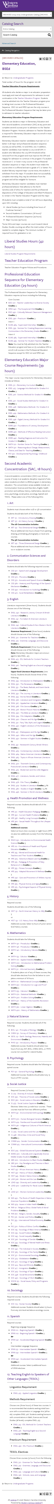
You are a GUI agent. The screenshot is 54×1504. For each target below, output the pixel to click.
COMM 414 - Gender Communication (25, 1141)
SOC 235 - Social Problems (21, 1232)
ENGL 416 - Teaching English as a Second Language (31, 665)
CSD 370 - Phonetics (19, 576)
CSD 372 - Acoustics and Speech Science (27, 580)
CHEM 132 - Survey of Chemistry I (24, 1033)
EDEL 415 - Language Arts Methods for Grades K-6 (28, 388)
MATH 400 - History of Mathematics (25, 1010)
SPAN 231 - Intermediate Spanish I (24, 1349)
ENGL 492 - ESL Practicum (23, 1445)
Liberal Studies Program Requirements (20, 253)
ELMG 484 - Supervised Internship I (22, 324)
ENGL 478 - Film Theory (20, 782)
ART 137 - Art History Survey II (23, 521)
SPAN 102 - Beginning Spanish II (23, 1333)
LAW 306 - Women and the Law (24, 1179)
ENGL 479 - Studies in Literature (24, 785)
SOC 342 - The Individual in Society (25, 1248)
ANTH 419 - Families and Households (25, 1122)
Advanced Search (9, 43)
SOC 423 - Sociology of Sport (22, 1271)
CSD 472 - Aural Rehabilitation (23, 592)
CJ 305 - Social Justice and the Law (25, 1131)
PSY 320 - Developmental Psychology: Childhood (27, 453)
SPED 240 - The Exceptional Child (21, 309)
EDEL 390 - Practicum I (17, 318)
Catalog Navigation (12, 50)
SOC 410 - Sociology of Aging (22, 1261)
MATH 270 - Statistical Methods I (24, 994)
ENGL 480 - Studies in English (22, 788)
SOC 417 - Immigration (20, 1268)
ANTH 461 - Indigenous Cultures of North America (31, 1125)
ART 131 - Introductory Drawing (23, 517)
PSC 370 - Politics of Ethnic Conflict (25, 1226)
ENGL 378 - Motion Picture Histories (25, 709)
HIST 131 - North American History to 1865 (27, 911)
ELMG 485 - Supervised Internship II (22, 337)
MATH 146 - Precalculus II (21, 946)
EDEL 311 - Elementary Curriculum (21, 385)
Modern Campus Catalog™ (32, 1502)
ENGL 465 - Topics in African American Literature (30, 757)
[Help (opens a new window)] (50, 58)
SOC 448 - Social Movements (22, 1274)
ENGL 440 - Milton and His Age (23, 735)
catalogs (13, 1500)
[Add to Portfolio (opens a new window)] (40, 58)
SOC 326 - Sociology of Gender (23, 1239)
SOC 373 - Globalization (20, 1258)
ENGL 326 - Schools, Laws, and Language (29, 1475)
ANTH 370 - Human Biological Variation (26, 1119)
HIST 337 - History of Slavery (22, 1172)
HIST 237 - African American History (25, 1169)
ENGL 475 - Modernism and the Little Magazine (29, 769)
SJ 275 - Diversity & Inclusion (22, 1093)
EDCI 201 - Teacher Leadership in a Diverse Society (28, 302)
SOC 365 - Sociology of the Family (24, 1252)
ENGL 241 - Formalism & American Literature (29, 618)
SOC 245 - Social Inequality (21, 1236)
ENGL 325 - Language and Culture (26, 1471)
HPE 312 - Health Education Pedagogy (25, 811)
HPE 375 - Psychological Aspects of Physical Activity (31, 887)
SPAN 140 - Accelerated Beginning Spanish (27, 1339)
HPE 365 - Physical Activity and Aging (25, 883)
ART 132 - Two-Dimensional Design (24, 527)
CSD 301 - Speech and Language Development (29, 570)
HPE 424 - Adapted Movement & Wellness (27, 871)
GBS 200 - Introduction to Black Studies (27, 1160)
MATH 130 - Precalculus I (21, 943)
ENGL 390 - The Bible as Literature (25, 712)
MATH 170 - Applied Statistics (22, 959)
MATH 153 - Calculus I (19, 956)
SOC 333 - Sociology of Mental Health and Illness (30, 1242)
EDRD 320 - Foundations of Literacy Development (28, 425)
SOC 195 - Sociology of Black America (26, 1229)
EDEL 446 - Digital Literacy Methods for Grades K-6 (28, 419)
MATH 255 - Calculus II (20, 991)
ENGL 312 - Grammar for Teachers (24, 637)
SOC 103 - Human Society (21, 1303)
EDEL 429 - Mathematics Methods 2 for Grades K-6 (28, 413)
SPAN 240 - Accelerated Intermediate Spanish (29, 1359)
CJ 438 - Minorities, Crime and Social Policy (28, 1134)
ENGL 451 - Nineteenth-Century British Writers (29, 744)
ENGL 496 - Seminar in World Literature (27, 791)
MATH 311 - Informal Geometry (23, 969)
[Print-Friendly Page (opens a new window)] (47, 58)
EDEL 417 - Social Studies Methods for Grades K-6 (28, 400)
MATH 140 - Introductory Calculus (24, 950)
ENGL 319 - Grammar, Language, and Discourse (29, 640)
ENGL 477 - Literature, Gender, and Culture (28, 776)
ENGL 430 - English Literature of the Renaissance (30, 725)
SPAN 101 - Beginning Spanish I (23, 1330)
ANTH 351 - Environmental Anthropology (27, 1112)
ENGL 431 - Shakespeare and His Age (25, 732)
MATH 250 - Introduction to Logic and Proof (28, 984)
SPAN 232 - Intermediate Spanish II (24, 1352)
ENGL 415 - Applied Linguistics (25, 1393)
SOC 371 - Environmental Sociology (25, 1255)
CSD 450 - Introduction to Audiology (25, 589)
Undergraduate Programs (23, 77)
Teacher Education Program (29, 98)
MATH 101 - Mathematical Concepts (25, 981)
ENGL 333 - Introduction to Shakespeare (27, 680)
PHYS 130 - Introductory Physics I (24, 1042)
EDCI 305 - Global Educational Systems (26, 1150)
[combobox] (27, 14)
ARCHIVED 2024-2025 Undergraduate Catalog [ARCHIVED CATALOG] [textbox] (27, 14)
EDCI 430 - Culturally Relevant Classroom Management (30, 312)
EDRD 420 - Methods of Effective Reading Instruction (29, 431)
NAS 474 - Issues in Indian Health (24, 1204)
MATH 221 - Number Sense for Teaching (24, 444)
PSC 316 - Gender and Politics (22, 1217)
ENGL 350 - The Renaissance (22, 684)
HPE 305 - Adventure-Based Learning (25, 858)
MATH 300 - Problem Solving (22, 997)
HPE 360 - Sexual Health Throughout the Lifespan (30, 821)
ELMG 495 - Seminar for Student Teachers (25, 340)
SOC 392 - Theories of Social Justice (25, 1096)
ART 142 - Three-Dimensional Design (25, 543)
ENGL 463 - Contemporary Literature (26, 750)
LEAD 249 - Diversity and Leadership (25, 1182)
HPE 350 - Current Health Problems (25, 814)
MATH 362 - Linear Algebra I (22, 1006)
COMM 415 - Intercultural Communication (27, 1144)
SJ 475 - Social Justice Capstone (23, 1103)
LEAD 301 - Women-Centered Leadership (27, 1191)
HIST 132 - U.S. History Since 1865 (24, 920)
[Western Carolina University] (10, 4)
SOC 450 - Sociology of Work (23, 1277)
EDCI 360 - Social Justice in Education (26, 1100)
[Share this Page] (43, 58)
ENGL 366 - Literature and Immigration (26, 699)
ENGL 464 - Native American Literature (26, 754)
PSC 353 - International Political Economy (27, 1220)
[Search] (49, 35)
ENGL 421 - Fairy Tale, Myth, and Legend (27, 722)
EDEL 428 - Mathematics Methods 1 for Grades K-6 (28, 407)
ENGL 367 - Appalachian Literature (24, 703)
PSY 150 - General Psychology (22, 1071)
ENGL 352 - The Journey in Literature (26, 693)
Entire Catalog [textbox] (8, 28)
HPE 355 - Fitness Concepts (22, 868)
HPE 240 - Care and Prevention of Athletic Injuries (31, 877)
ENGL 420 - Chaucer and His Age (24, 719)
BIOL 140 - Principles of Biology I (24, 1029)
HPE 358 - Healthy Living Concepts (24, 818)
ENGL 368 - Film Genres (20, 706)
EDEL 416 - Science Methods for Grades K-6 (26, 394)
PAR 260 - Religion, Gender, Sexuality (25, 1213)
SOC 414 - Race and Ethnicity (22, 1265)
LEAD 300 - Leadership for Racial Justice (27, 1185)
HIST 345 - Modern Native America (25, 1175)
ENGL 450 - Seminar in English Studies (26, 738)
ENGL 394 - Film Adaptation (22, 716)
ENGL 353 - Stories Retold (21, 696)
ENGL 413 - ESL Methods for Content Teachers (29, 659)
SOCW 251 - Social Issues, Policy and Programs (29, 1281)
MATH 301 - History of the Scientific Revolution (29, 1000)
